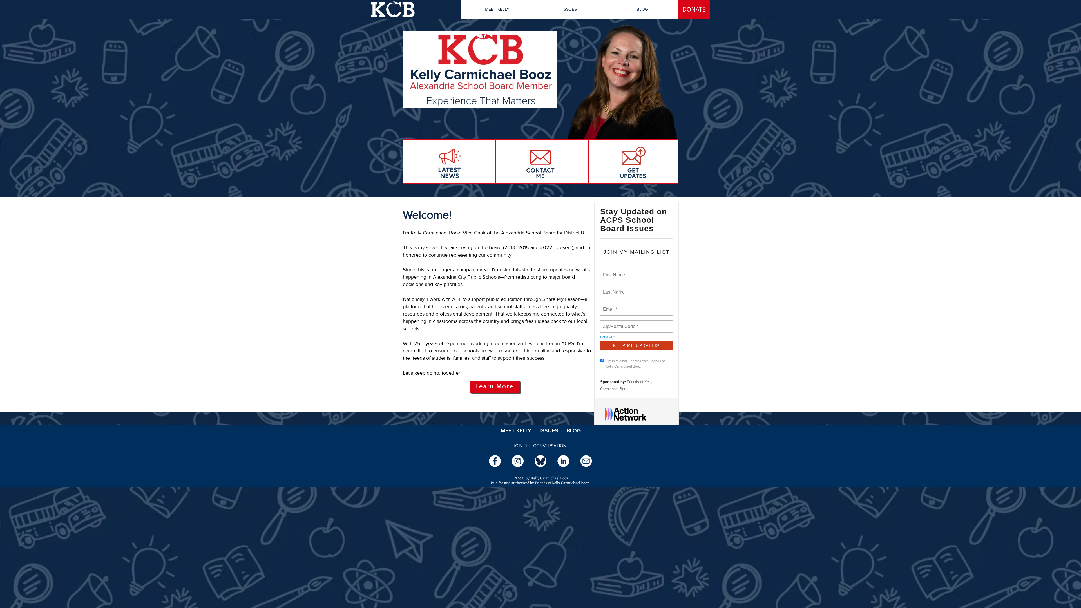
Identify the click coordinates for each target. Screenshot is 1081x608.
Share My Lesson (561, 299)
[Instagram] (518, 461)
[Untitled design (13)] (586, 461)
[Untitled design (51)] (540, 461)
